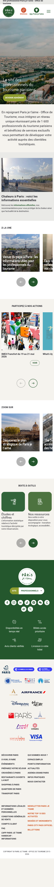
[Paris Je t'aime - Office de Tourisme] (8, 11)
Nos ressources (38, 514)
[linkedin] (20, 602)
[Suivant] (33, 282)
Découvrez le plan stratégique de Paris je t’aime (17, 444)
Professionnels (29, 591)
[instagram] (13, 602)
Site (14, 591)
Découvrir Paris (9, 755)
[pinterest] (33, 602)
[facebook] (7, 602)
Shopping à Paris (10, 784)
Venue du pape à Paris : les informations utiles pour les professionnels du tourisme (20, 262)
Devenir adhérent (14, 98)
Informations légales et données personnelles (13, 809)
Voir (35, 363)
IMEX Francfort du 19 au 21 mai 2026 (17, 355)
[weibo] (23, 609)
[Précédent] (21, 282)
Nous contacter (36, 781)
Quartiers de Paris (11, 789)
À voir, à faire (8, 759)
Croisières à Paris (11, 773)
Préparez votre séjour (13, 768)
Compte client (9, 824)
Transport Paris (10, 793)
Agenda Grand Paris (38, 773)
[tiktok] (27, 602)
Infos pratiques (36, 777)
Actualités (34, 768)
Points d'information (39, 764)
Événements (8, 764)
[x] (30, 609)
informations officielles (24, 205)
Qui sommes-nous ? (38, 755)
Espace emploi (35, 759)
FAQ (3, 828)
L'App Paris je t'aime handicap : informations (11, 836)
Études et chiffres (7, 515)
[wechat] (40, 602)
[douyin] (47, 602)
